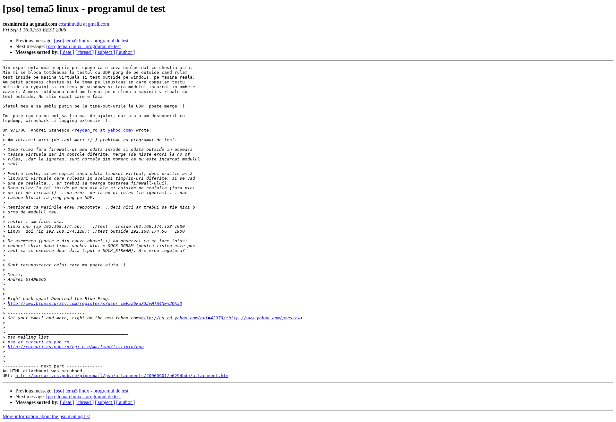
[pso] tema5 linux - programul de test (91, 40)
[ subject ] (105, 52)
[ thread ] (84, 52)
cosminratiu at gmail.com (83, 24)
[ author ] (125, 52)
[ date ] (67, 52)
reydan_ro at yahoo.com (102, 130)
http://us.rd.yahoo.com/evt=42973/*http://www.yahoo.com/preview (220, 317)
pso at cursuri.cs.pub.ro (38, 342)
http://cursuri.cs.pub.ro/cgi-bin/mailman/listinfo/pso (76, 346)
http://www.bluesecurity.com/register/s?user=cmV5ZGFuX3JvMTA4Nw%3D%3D (95, 303)
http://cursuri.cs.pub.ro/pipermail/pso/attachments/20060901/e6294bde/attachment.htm (121, 375)
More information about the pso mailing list (46, 416)
